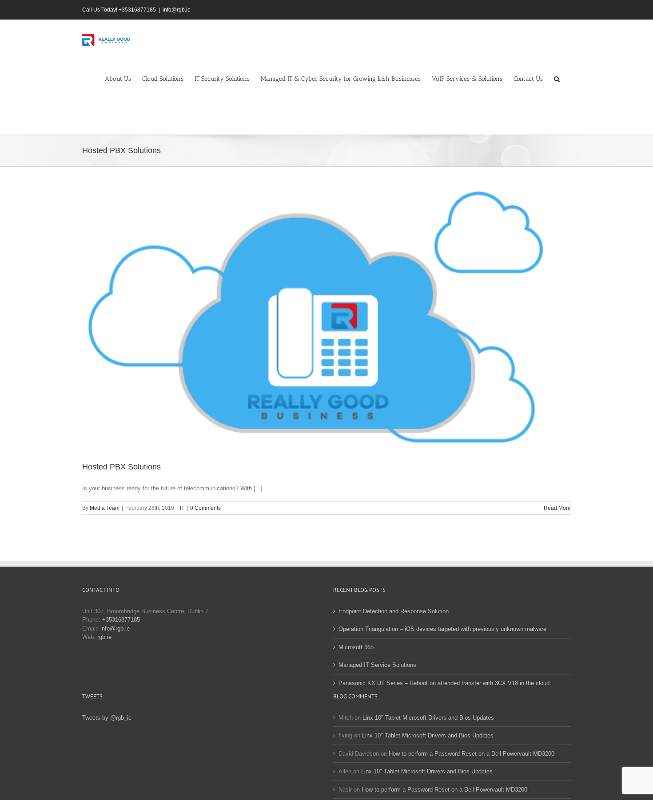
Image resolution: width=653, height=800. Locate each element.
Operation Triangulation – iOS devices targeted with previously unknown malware (442, 629)
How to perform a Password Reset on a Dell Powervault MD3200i (472, 753)
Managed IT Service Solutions (377, 665)
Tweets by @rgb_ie (106, 717)
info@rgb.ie (177, 10)
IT (182, 508)
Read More (557, 508)
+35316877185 (121, 619)
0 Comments (205, 508)
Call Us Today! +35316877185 (119, 10)
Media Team (104, 508)
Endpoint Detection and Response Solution (393, 611)
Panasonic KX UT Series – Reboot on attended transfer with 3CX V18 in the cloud (443, 683)
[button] (557, 78)
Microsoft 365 (356, 647)
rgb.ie (104, 637)
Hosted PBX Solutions (121, 466)
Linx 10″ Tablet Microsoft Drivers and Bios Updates (428, 717)
